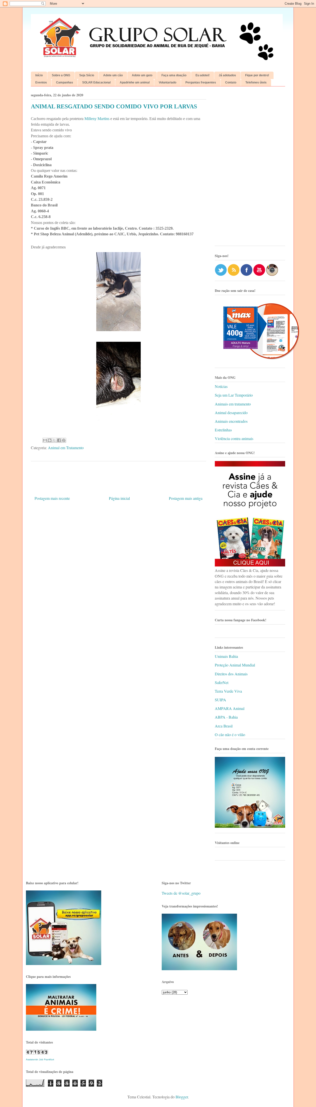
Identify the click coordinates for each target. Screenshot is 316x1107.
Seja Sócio (86, 75)
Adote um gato (142, 75)
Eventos (41, 82)
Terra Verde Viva (228, 691)
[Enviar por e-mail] (44, 440)
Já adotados (227, 75)
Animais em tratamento (233, 403)
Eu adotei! (203, 75)
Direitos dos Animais (231, 673)
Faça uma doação (173, 75)
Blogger (182, 1096)
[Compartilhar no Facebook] (59, 440)
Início (39, 75)
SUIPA (220, 699)
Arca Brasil (224, 725)
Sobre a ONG (61, 75)
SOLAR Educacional (96, 82)
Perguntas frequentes (200, 82)
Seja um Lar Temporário (234, 395)
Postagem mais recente (52, 498)
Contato (230, 82)
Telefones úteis (256, 82)
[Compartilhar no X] (54, 440)
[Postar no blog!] (49, 440)
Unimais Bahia (226, 656)
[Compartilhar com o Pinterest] (63, 440)
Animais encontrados (231, 421)
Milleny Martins (96, 119)
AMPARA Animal (229, 708)
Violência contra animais (234, 438)
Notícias (221, 386)
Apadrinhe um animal (135, 82)
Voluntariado (167, 82)
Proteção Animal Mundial (235, 664)
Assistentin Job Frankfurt (40, 1059)
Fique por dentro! (257, 75)
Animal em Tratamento (66, 447)
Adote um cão (113, 75)
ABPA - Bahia (226, 717)
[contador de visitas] (37, 1053)
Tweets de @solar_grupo (181, 893)
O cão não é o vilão (230, 734)
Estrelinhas (223, 429)
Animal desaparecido (231, 412)
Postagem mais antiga (185, 498)
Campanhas (64, 82)
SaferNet (221, 682)
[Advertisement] (250, 168)
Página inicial (119, 498)
